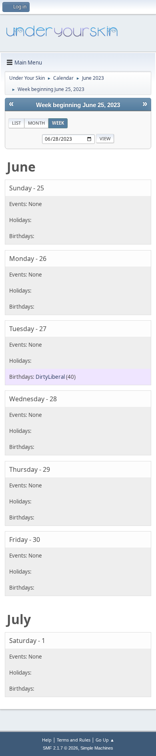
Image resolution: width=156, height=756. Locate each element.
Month (36, 123)
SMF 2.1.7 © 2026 (60, 748)
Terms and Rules (73, 740)
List (16, 123)
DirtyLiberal (50, 376)
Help (47, 740)
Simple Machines (96, 748)
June (21, 166)
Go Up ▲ (105, 740)
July (19, 619)
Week (58, 123)
